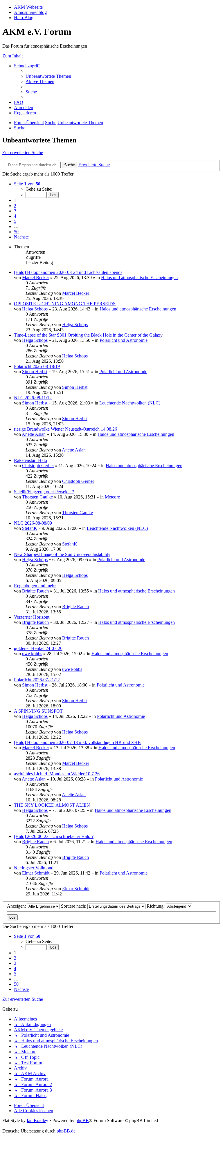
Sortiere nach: (74, 906)
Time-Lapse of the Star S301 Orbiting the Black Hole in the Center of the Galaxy (88, 335)
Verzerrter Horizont (31, 617)
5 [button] (15, 221)
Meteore (112, 496)
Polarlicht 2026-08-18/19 (37, 366)
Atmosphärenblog (30, 12)
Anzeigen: (17, 906)
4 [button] (15, 216)
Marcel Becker (35, 277)
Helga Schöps (35, 308)
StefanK (29, 528)
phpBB (82, 1120)
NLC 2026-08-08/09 (33, 523)
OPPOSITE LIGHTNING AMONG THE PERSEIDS (65, 303)
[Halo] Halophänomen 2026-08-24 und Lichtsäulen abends (68, 272)
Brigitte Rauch (35, 590)
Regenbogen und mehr (35, 585)
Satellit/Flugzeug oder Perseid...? (44, 491)
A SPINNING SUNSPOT (38, 711)
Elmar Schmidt (35, 872)
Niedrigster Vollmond (33, 867)
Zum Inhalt (12, 55)
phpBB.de (66, 1130)
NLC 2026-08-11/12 (33, 397)
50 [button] (16, 231)
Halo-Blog (23, 17)
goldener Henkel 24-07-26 (38, 648)
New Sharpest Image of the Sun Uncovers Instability (62, 554)
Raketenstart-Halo (30, 460)
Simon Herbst (34, 371)
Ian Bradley (37, 1120)
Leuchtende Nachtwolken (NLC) (129, 402)
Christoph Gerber (38, 465)
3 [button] (15, 210)
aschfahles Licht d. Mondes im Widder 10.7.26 (57, 773)
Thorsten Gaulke (37, 496)
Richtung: (156, 906)
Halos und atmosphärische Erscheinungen (139, 277)
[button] (27, 183)
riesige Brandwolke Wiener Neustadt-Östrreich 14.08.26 (65, 429)
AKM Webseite (28, 7)
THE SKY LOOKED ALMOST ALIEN (52, 805)
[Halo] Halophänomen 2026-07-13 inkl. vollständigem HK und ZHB (77, 742)
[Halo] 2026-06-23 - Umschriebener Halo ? (53, 836)
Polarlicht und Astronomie (124, 340)
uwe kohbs (32, 653)
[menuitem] (48, 76)
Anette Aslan (34, 434)
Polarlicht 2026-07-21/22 (37, 679)
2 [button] (15, 205)
